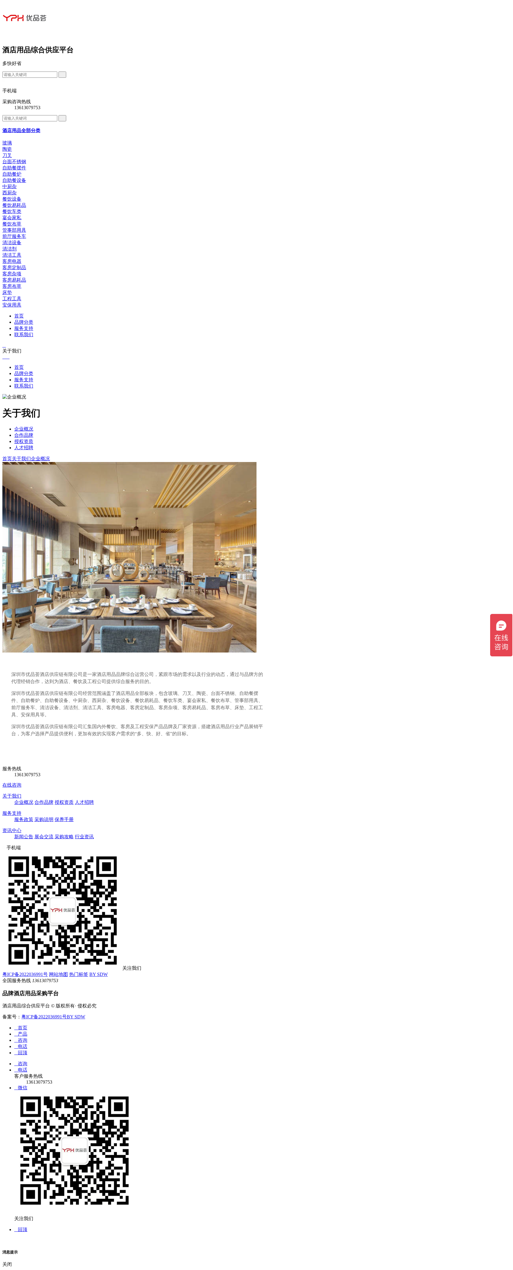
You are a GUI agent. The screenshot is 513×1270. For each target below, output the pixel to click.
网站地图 (58, 974)
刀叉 (7, 155)
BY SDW (98, 974)
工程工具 (11, 298)
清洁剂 (9, 248)
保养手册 (64, 819)
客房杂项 (11, 273)
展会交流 (43, 836)
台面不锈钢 (14, 161)
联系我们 (23, 334)
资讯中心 (11, 830)
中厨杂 (9, 186)
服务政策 (23, 819)
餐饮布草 (11, 223)
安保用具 (11, 304)
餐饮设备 (11, 198)
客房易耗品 (14, 279)
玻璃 (7, 142)
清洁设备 (11, 242)
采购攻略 (64, 836)
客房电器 (11, 261)
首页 (19, 315)
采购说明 (43, 819)
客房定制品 (14, 267)
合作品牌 (23, 435)
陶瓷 (7, 149)
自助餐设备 (14, 180)
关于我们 (21, 458)
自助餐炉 (11, 174)
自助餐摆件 (14, 167)
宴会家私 (11, 217)
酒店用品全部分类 (21, 130)
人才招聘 (23, 447)
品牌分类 (23, 322)
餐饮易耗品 (14, 205)
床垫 (7, 292)
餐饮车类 (11, 211)
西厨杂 (9, 192)
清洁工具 (11, 255)
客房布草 (11, 286)
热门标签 (78, 974)
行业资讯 (84, 836)
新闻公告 (23, 836)
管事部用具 (14, 230)
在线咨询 (11, 785)
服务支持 (23, 328)
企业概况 (23, 428)
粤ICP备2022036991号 (25, 974)
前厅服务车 (14, 236)
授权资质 (23, 441)
